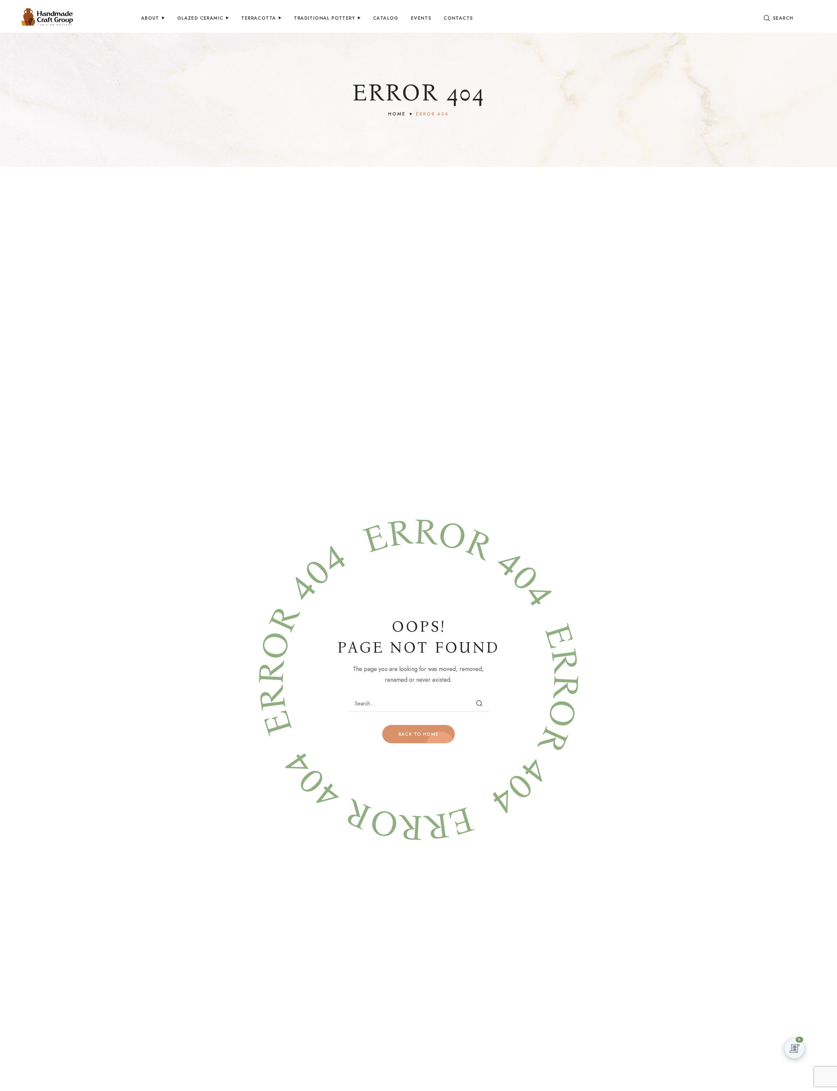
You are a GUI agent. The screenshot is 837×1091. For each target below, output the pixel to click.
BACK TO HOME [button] (419, 734)
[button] (778, 18)
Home (396, 114)
